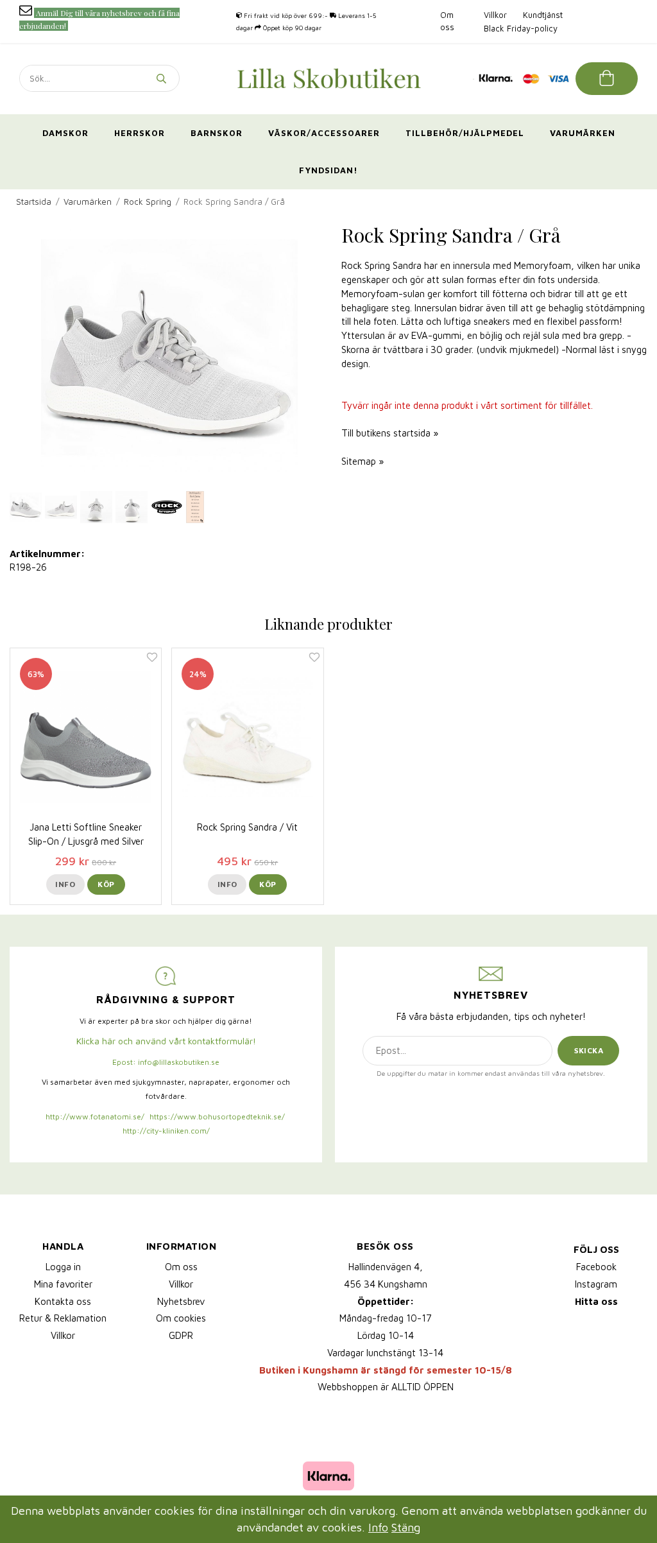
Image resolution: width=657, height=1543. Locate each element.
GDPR (181, 1335)
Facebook (596, 1266)
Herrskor (139, 133)
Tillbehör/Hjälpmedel (464, 133)
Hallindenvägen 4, (385, 1266)
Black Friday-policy (521, 28)
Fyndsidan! (328, 170)
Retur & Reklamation (63, 1318)
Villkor (495, 15)
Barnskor (217, 133)
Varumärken (582, 133)
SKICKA (588, 1050)
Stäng (405, 1527)
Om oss (181, 1266)
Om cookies (181, 1318)
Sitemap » (362, 461)
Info (65, 884)
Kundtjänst (543, 15)
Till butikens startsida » (389, 432)
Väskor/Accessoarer (324, 133)
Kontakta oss (63, 1301)
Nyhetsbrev (181, 1301)
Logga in (63, 1266)
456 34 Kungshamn (385, 1284)
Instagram (596, 1284)
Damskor (65, 133)
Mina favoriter (63, 1284)
